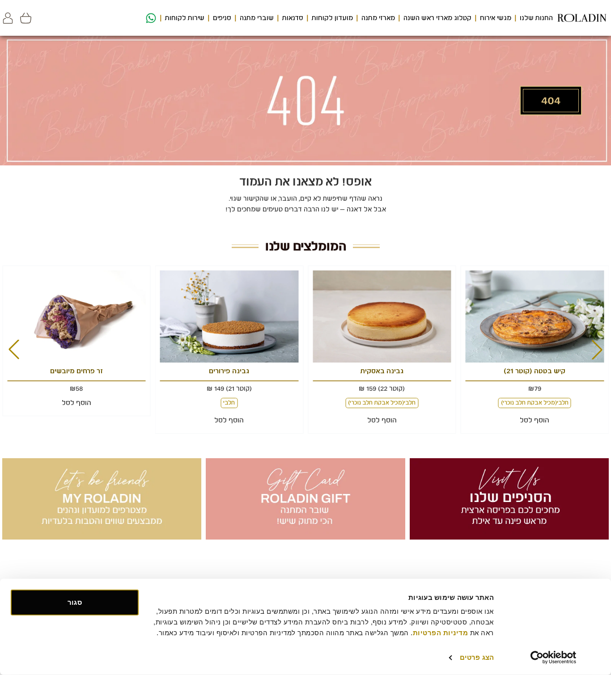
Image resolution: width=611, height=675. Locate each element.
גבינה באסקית (382, 371)
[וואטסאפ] (150, 18)
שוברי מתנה (257, 18)
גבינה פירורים (229, 371)
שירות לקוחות (184, 18)
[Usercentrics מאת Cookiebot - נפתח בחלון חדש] (553, 657)
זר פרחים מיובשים (76, 371)
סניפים (222, 18)
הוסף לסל (534, 420)
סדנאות (292, 18)
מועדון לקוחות (332, 18)
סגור (74, 602)
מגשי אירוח (495, 18)
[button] (7, 18)
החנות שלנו (536, 18)
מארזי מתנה (378, 18)
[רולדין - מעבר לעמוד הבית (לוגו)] (582, 18)
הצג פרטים (477, 657)
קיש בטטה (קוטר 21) (534, 371)
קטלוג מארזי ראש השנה (437, 18)
